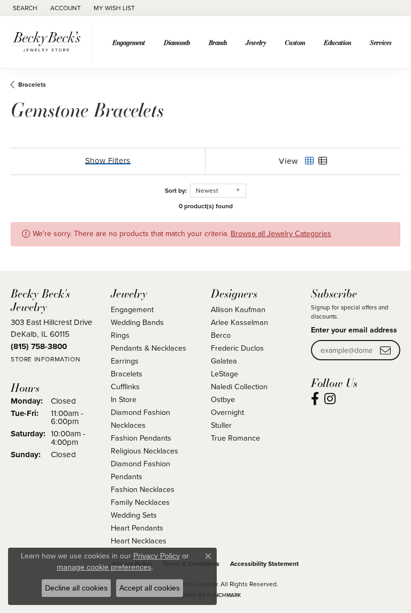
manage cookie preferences (104, 567)
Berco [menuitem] (221, 335)
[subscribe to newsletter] (385, 350)
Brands (218, 42)
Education (337, 42)
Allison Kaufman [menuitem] (238, 309)
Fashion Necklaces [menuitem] (142, 489)
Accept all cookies (149, 588)
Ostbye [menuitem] (223, 399)
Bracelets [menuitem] (126, 374)
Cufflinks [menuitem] (125, 386)
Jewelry (256, 42)
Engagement (128, 42)
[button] (24, 8)
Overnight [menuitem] (227, 412)
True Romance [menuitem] (235, 438)
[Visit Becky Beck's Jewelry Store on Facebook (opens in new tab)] (315, 398)
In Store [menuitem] (123, 399)
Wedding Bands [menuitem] (137, 322)
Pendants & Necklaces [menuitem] (148, 348)
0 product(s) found (206, 206)
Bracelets (32, 84)
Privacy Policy (156, 555)
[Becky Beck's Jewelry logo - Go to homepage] (49, 42)
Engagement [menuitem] (132, 309)
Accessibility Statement (264, 564)
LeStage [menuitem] (224, 374)
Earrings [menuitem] (125, 361)
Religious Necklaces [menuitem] (144, 451)
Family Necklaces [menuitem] (140, 502)
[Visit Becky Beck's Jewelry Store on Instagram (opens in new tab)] (330, 398)
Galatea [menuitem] (224, 361)
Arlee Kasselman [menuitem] (239, 322)
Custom (295, 42)
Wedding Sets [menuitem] (134, 515)
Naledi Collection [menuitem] (239, 386)
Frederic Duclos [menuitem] (237, 348)
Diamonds (177, 42)
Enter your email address (354, 330)
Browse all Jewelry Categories (281, 233)
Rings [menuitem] (120, 335)
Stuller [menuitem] (221, 425)
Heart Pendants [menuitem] (137, 528)
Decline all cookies (76, 588)
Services (380, 42)
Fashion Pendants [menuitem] (141, 438)
